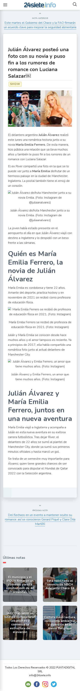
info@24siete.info (40, 675)
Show (15, 84)
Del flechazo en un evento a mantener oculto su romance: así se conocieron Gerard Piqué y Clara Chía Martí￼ (40, 519)
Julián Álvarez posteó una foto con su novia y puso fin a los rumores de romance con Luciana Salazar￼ (38, 62)
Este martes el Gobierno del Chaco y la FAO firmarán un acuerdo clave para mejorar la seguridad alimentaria (40, 25)
